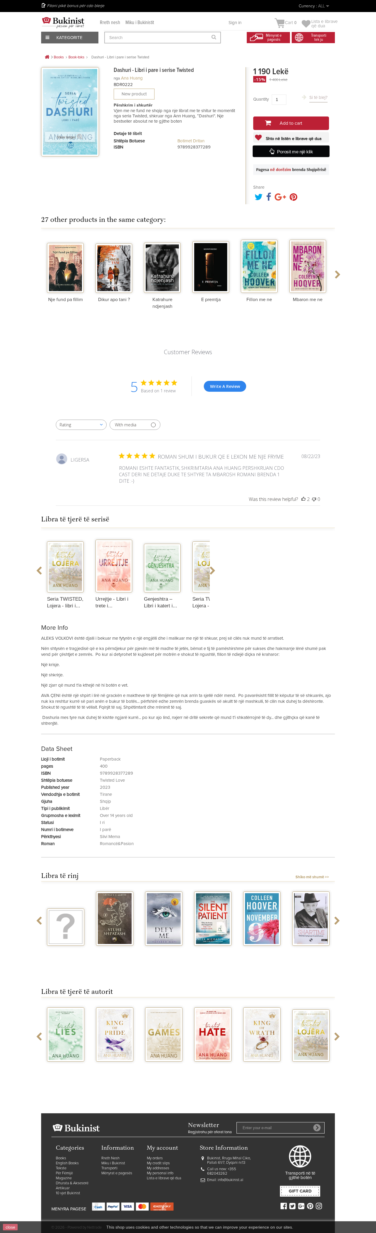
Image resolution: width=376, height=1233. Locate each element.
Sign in (235, 23)
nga (117, 78)
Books (61, 1158)
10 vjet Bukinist (68, 1193)
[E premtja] (210, 265)
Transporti (109, 1168)
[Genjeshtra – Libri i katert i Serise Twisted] (162, 564)
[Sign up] (317, 1127)
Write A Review (225, 386)
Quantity (261, 99)
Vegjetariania (65, 951)
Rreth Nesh (110, 1158)
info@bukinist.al (230, 1180)
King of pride (115, 1067)
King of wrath (262, 1067)
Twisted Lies (65, 1067)
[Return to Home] (47, 57)
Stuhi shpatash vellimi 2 (115, 953)
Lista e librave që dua (164, 1178)
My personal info (160, 1173)
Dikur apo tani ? (114, 299)
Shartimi (311, 951)
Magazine (64, 1178)
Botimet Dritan (190, 141)
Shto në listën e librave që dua (293, 139)
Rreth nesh (110, 22)
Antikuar (63, 1188)
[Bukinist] (63, 22)
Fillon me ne (259, 299)
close (10, 1227)
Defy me (163, 951)
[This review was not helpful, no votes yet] (314, 499)
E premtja (211, 299)
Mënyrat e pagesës (116, 1173)
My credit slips (158, 1163)
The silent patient (213, 953)
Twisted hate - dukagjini (213, 1069)
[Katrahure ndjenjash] (162, 265)
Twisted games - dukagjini (163, 1069)
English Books (67, 1163)
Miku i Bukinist (113, 1163)
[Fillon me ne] (259, 265)
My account (162, 1148)
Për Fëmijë (64, 1173)
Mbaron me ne (308, 299)
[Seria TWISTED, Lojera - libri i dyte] (65, 564)
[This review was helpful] (303, 499)
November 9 (262, 951)
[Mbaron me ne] (307, 265)
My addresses (158, 1168)
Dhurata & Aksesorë (72, 1183)
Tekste (61, 1168)
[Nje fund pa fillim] (65, 265)
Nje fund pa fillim (65, 299)
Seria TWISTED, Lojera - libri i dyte (311, 1072)
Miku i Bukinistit (139, 22)
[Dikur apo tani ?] (113, 265)
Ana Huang (132, 78)
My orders (155, 1158)
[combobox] (81, 425)
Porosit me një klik (295, 152)
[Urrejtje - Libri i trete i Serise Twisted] (113, 564)
